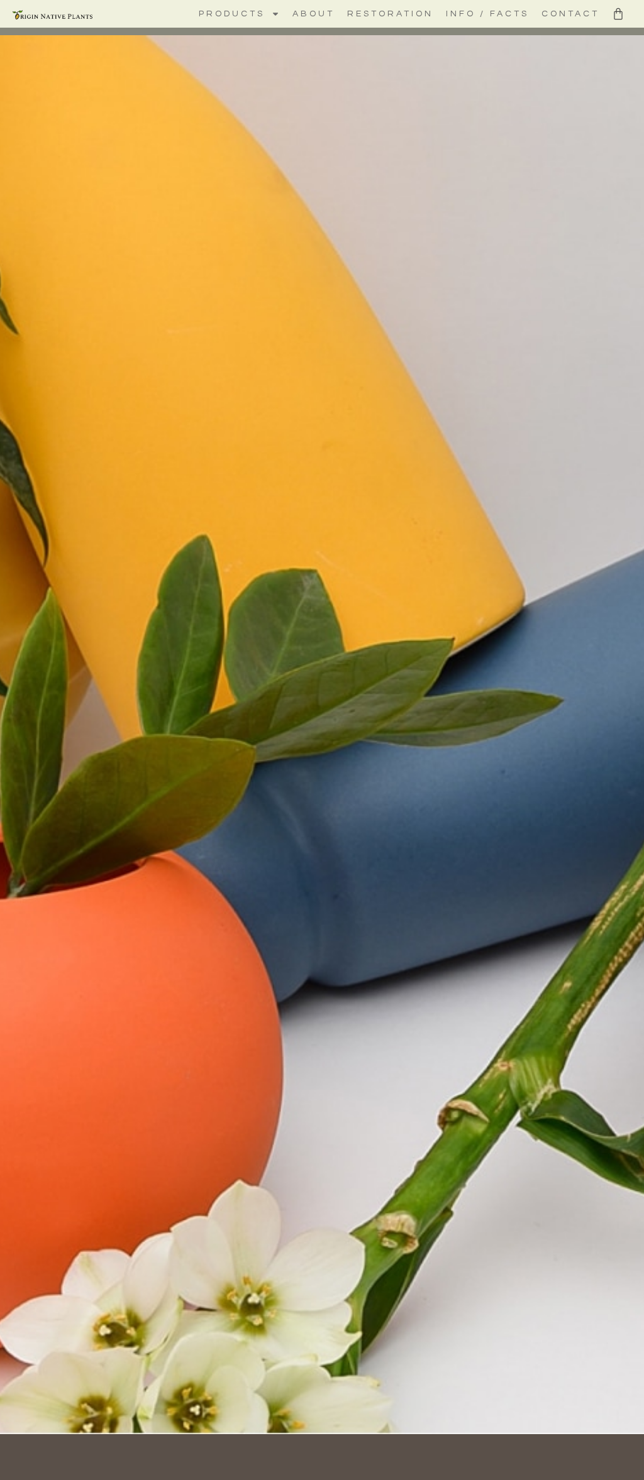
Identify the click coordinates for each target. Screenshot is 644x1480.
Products (232, 13)
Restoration (390, 13)
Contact (570, 13)
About (313, 13)
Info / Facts (487, 13)
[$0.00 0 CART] (618, 14)
